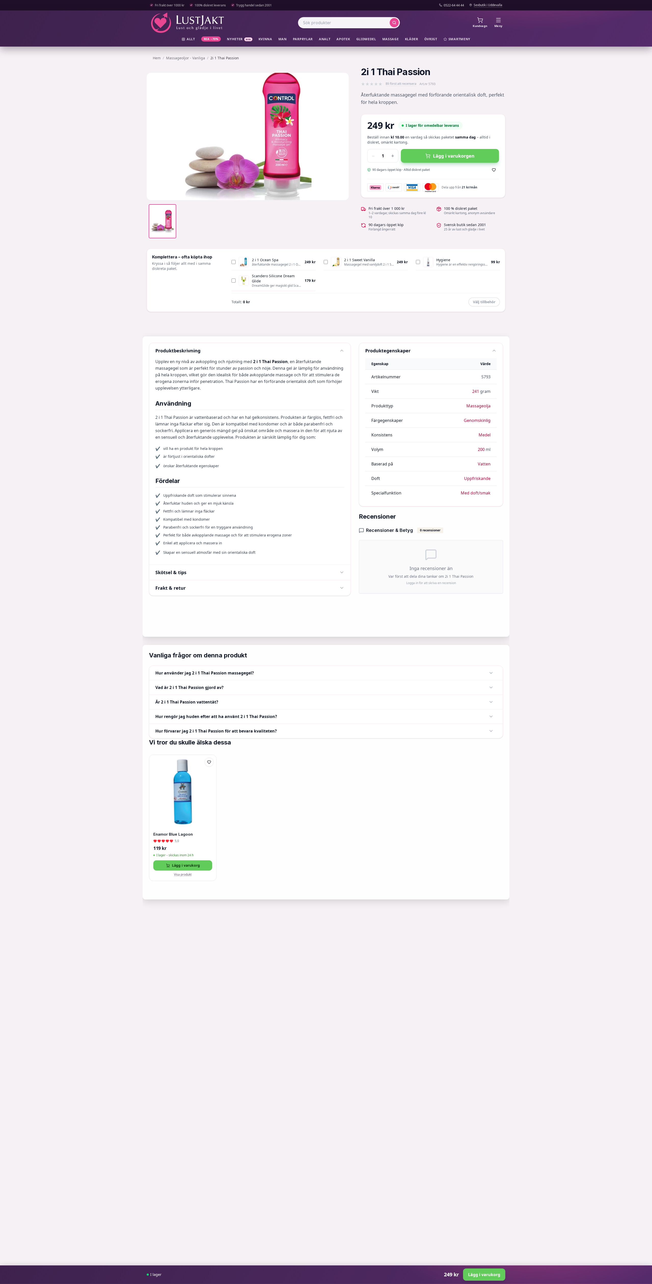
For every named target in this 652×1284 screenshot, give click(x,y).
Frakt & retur (170, 588)
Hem (157, 58)
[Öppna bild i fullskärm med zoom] (341, 192)
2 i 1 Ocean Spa (265, 259)
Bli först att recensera (401, 84)
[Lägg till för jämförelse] (209, 772)
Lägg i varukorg (186, 865)
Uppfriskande (477, 478)
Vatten (484, 464)
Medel (485, 435)
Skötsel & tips (170, 572)
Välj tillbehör (484, 301)
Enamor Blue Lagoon (173, 834)
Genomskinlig (477, 420)
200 (481, 449)
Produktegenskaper (388, 351)
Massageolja (478, 406)
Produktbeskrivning (177, 351)
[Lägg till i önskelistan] (494, 170)
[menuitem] (188, 39)
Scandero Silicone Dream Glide (273, 278)
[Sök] (394, 22)
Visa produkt (183, 875)
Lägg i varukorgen (453, 156)
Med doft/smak (476, 493)
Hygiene (443, 259)
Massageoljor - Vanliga (185, 58)
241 (475, 391)
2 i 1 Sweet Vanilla (359, 259)
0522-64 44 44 (454, 5)
